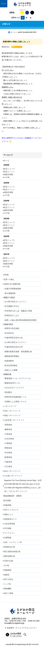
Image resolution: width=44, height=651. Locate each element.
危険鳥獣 (7, 570)
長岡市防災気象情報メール (15, 397)
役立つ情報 (8, 593)
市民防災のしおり (12, 315)
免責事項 (10, 628)
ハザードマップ (10, 406)
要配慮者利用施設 (12, 356)
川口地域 (8, 466)
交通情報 (7, 538)
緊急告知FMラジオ (12, 383)
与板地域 (8, 462)
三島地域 (8, 434)
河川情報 (7, 528)
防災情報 (7, 500)
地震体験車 (9, 361)
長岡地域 (8, 425)
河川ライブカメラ (11, 510)
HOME (6, 275)
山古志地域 (9, 439)
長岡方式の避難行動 (12, 284)
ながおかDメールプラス (14, 388)
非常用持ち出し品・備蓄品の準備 (18, 311)
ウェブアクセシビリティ (27, 628)
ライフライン (9, 533)
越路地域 (8, 429)
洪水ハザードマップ (12, 411)
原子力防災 (8, 579)
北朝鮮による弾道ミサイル (15, 401)
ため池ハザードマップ (13, 476)
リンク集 (7, 584)
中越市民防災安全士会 (14, 338)
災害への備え (9, 279)
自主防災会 (9, 333)
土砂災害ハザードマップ (14, 420)
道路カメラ (8, 514)
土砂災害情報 (9, 524)
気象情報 (7, 505)
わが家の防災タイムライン (15, 302)
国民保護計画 (9, 556)
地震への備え (21, 320)
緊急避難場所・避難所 (13, 496)
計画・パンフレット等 (13, 542)
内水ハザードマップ (12, 471)
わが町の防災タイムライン (15, 342)
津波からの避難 (11, 370)
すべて (6, 161)
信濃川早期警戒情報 (13, 289)
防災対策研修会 (11, 365)
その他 (6, 177)
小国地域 (8, 443)
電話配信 (8, 392)
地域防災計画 (9, 547)
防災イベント (9, 172)
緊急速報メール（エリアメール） (18, 378)
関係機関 (7, 589)
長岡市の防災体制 (12, 328)
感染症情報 (8, 174)
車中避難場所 (10, 293)
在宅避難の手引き (12, 306)
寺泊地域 (8, 452)
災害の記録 (8, 561)
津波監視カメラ (10, 519)
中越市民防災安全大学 (14, 347)
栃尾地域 (8, 457)
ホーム (13, 32)
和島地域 (8, 448)
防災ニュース (9, 169)
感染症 (6, 575)
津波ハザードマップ (12, 415)
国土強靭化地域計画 (12, 551)
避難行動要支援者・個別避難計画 (18, 351)
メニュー (3, 3)
